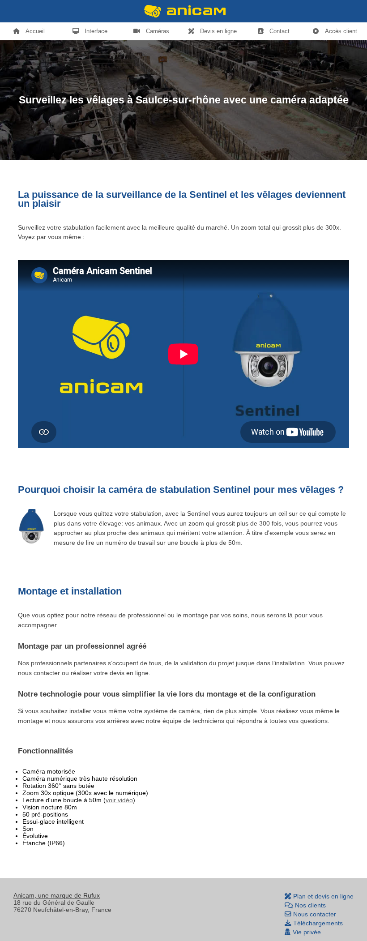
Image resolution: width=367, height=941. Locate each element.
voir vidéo (119, 800)
